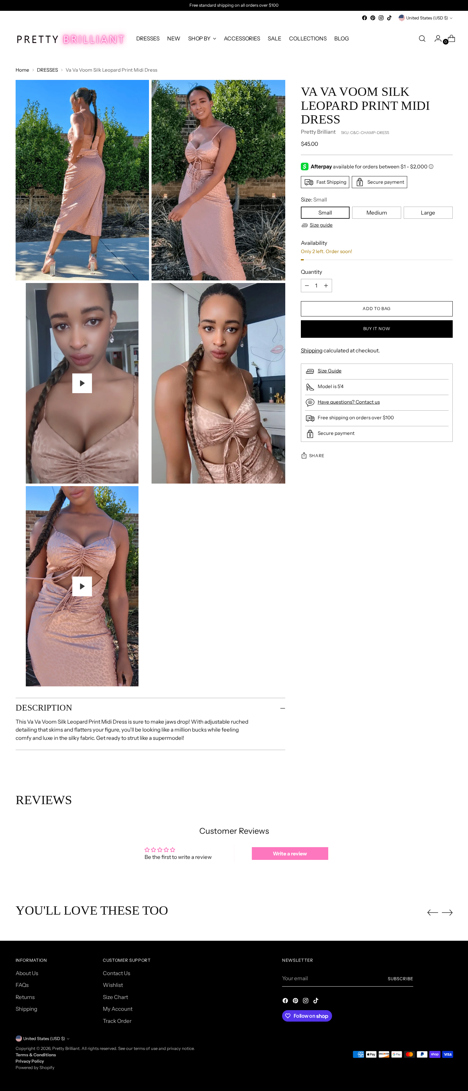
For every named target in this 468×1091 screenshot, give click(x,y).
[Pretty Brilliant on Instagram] (381, 18)
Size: (314, 199)
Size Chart (115, 997)
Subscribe (400, 978)
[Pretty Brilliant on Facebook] (364, 18)
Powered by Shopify (35, 1067)
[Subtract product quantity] (326, 285)
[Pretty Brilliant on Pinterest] (373, 18)
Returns (25, 997)
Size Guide (330, 371)
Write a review (290, 853)
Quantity (311, 272)
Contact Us (116, 973)
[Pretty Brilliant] (71, 38)
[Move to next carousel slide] (447, 912)
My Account (117, 1009)
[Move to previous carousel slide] (432, 912)
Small (325, 212)
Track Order (117, 1021)
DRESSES (47, 70)
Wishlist (113, 985)
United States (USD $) (427, 17)
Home (22, 70)
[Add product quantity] (307, 285)
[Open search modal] (422, 38)
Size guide (321, 225)
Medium (376, 212)
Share (316, 455)
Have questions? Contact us (349, 402)
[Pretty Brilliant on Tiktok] (389, 18)
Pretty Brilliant (318, 132)
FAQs (22, 985)
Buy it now (376, 328)
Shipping (312, 350)
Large (428, 212)
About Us (27, 973)
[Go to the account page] (435, 38)
